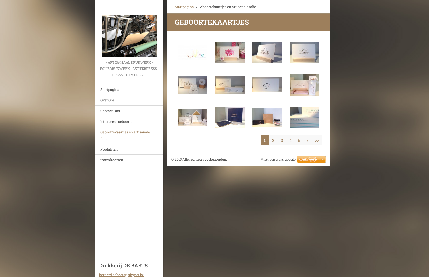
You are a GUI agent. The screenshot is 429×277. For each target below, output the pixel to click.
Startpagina (109, 89)
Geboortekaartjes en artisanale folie (125, 135)
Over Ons (107, 100)
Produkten (109, 149)
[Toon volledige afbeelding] (192, 52)
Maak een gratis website (278, 159)
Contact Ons (110, 110)
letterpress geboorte (116, 121)
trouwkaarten (111, 159)
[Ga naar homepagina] (129, 29)
